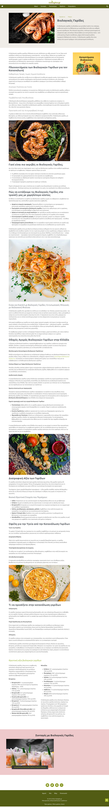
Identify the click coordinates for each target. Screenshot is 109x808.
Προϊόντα (62, 6)
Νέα (50, 793)
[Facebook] (47, 785)
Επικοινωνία (63, 793)
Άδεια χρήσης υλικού (59, 804)
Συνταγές (43, 6)
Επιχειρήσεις (72, 6)
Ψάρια (70, 17)
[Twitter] (52, 785)
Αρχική (44, 793)
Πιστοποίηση (53, 6)
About (36, 6)
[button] (107, 6)
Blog (55, 793)
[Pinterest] (57, 785)
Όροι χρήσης (48, 804)
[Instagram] (61, 785)
